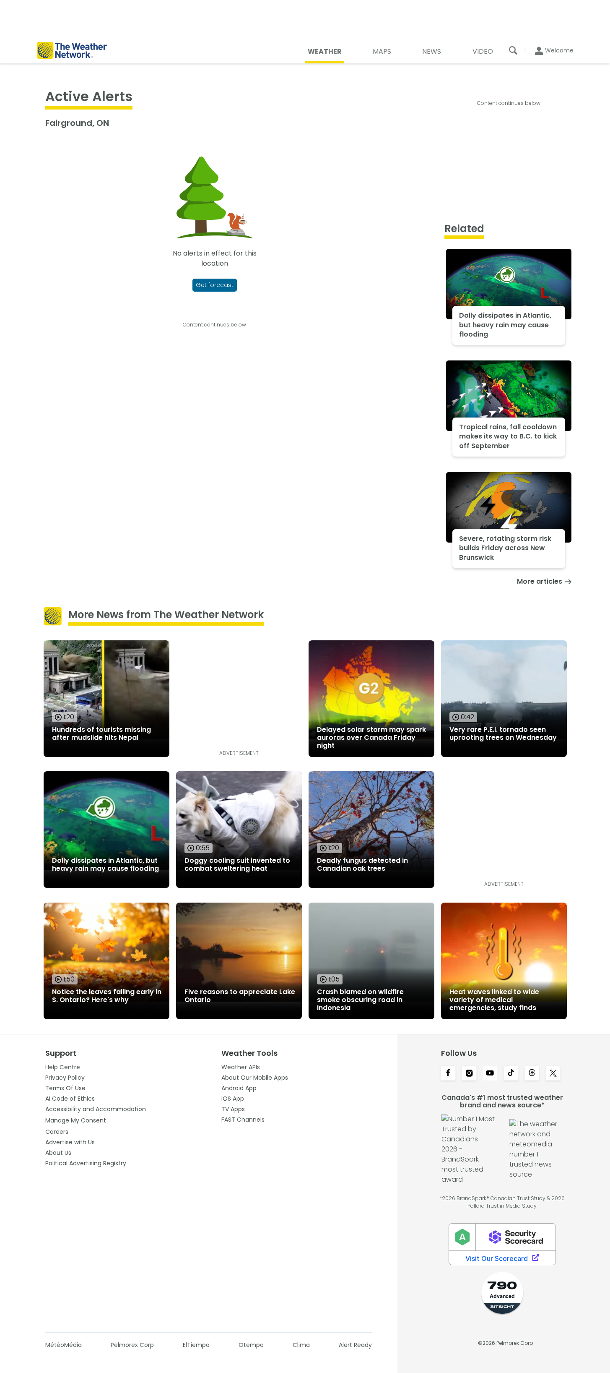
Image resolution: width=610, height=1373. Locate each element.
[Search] (513, 50)
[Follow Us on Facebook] (448, 1073)
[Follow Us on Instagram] (469, 1073)
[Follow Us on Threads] (532, 1073)
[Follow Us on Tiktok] (511, 1073)
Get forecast (215, 285)
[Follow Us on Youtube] (490, 1073)
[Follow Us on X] (553, 1073)
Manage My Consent (75, 1120)
